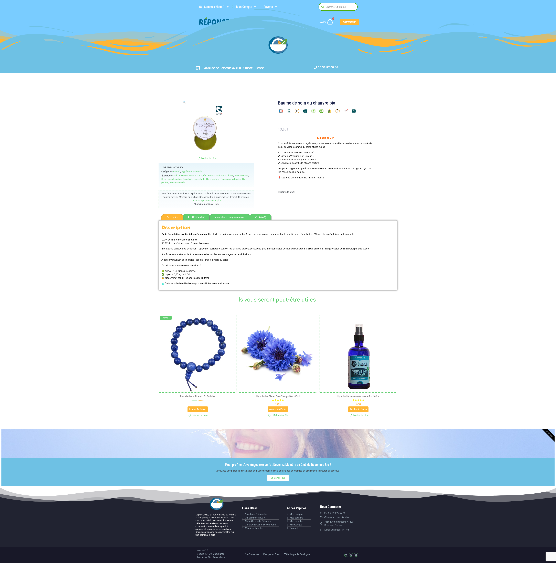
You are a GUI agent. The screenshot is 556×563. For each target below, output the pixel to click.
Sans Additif (214, 175)
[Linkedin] (356, 555)
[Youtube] (346, 555)
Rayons (268, 7)
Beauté (176, 171)
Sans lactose (212, 179)
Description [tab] (172, 217)
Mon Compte (244, 7)
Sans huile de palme (171, 179)
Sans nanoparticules (231, 179)
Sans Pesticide (177, 182)
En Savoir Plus (278, 477)
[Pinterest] (351, 555)
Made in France (180, 175)
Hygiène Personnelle (192, 171)
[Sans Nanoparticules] (346, 111)
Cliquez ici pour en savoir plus (206, 200)
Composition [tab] (198, 217)
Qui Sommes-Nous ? (212, 7)
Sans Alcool (227, 175)
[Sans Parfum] (354, 111)
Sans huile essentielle (194, 179)
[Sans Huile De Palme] (321, 111)
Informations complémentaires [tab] (230, 217)
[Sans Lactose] (338, 111)
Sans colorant (241, 175)
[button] (184, 102)
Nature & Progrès (197, 175)
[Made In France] (281, 111)
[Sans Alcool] (305, 111)
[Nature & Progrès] (289, 111)
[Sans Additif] (297, 111)
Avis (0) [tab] (262, 217)
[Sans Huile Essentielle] (329, 111)
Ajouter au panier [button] (197, 409)
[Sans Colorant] (313, 111)
